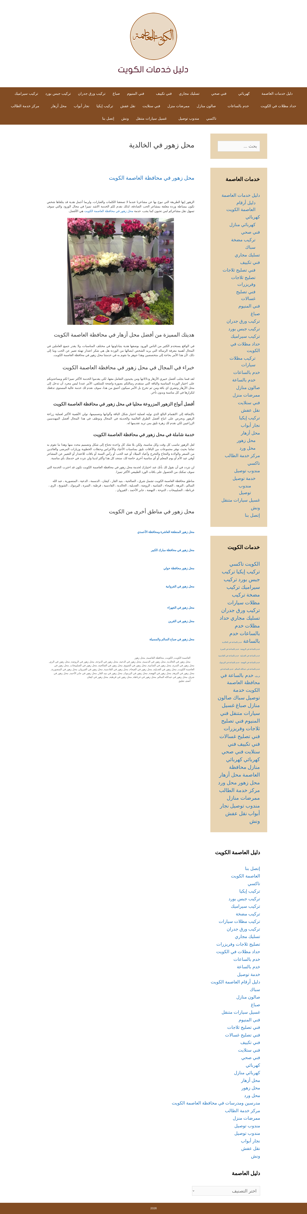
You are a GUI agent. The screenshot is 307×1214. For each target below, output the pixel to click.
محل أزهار (59, 106)
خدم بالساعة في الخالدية (232, 642)
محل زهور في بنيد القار (110, 673)
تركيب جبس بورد (58, 93)
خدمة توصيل (244, 478)
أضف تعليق (184, 680)
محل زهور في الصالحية (110, 665)
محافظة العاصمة (155, 657)
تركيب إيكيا (104, 106)
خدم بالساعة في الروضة (250, 649)
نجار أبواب (81, 106)
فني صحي (219, 93)
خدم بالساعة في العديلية (250, 656)
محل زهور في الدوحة (107, 661)
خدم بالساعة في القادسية (228, 656)
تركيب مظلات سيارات (239, 921)
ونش (125, 118)
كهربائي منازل (242, 224)
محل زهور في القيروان (91, 669)
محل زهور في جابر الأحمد (83, 673)
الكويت (169, 657)
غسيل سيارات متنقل (151, 118)
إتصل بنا (108, 118)
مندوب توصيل (188, 118)
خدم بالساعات (238, 106)
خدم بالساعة (243, 379)
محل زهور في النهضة (160, 673)
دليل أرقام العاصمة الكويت (235, 981)
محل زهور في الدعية (130, 661)
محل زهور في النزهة (183, 673)
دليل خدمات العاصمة (277, 93)
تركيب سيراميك (26, 93)
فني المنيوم (135, 93)
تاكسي (211, 118)
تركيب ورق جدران (92, 93)
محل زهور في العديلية (165, 669)
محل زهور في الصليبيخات (83, 665)
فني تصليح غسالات (239, 736)
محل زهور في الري (60, 661)
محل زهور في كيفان (97, 676)
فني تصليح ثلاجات (239, 270)
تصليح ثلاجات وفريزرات (238, 944)
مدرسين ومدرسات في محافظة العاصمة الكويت (216, 1103)
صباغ (116, 93)
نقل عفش (127, 106)
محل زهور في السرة (183, 665)
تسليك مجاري (189, 93)
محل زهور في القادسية (116, 669)
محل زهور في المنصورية (64, 669)
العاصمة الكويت (182, 657)
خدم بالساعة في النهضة (250, 662)
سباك (250, 247)
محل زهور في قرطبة (121, 676)
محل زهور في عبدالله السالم (172, 676)
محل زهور (139, 657)
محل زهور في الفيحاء (141, 669)
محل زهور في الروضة (82, 661)
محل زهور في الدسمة (154, 661)
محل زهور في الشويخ (135, 665)
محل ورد (247, 448)
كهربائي (244, 93)
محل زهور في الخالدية (178, 661)
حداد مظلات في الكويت (278, 106)
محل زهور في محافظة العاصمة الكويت (151, 177)
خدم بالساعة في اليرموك (229, 662)
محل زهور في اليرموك (136, 673)
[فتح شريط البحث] (93, 118)
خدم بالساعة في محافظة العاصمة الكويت (240, 682)
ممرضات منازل (243, 798)
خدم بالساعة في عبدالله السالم (247, 669)
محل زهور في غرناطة (144, 676)
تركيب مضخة (243, 239)
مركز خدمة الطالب (25, 106)
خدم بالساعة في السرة (229, 649)
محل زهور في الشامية (159, 665)
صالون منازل (206, 106)
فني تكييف (164, 93)
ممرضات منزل (178, 106)
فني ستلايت (151, 106)
